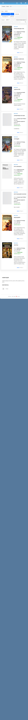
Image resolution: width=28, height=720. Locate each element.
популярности (5, 16)
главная (3, 280)
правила (19, 280)
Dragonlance (20, 171)
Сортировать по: (5, 14)
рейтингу (12, 16)
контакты (10, 280)
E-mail (6, 288)
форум (7, 280)
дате (12, 14)
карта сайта (15, 280)
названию (17, 14)
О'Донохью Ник (20, 169)
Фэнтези (16, 26)
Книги (7, 6)
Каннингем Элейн (21, 92)
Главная (3, 6)
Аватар (18, 143)
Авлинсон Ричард (21, 31)
